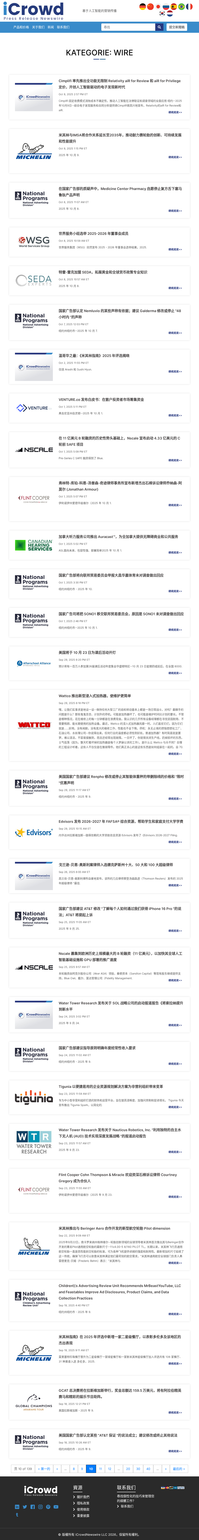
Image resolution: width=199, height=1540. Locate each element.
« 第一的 (44, 1469)
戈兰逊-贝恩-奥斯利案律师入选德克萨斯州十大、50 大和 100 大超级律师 (116, 865)
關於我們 (83, 1497)
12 (109, 1469)
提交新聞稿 (177, 27)
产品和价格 (21, 27)
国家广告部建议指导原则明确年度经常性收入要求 (97, 1048)
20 (128, 1469)
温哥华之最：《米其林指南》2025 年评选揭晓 (94, 356)
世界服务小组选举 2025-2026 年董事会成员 (93, 234)
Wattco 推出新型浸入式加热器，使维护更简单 (95, 696)
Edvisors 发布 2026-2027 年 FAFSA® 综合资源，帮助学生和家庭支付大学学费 (121, 821)
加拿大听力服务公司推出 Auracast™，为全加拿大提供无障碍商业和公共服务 (118, 537)
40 (148, 1469)
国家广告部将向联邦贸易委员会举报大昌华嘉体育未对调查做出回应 (111, 575)
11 (100, 1469)
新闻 (51, 27)
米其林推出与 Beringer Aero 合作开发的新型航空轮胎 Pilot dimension (114, 1228)
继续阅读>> (175, 112)
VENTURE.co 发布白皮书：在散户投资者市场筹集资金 (101, 400)
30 (138, 1469)
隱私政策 (83, 1503)
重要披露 (83, 1516)
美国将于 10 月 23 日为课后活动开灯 (87, 653)
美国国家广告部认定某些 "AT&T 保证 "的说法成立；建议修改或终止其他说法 (118, 1435)
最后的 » (179, 1469)
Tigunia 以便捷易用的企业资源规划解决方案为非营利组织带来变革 (111, 1087)
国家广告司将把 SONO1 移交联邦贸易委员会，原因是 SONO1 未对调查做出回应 (121, 614)
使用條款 (83, 1509)
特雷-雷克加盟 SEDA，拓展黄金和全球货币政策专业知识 (103, 272)
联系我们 (63, 27)
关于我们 (38, 27)
